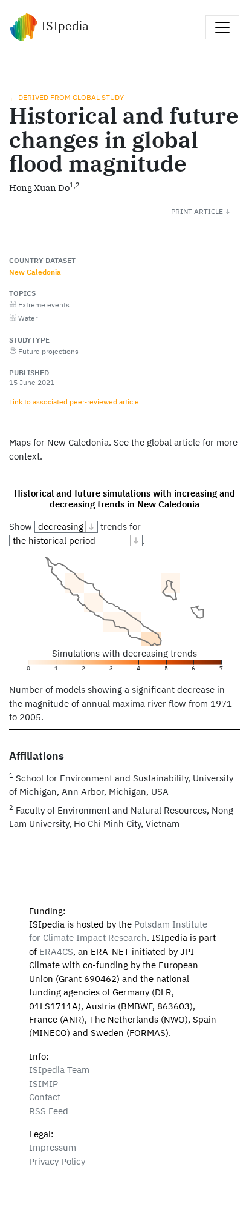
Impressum (52, 1147)
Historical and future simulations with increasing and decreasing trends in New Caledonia (124, 498)
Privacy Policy (57, 1161)
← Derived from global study (66, 97)
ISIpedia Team (59, 1069)
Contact (44, 1097)
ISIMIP (43, 1083)
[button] (210, 211)
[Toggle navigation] (222, 27)
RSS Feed (48, 1111)
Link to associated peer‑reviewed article (74, 401)
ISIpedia (63, 26)
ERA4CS (56, 951)
